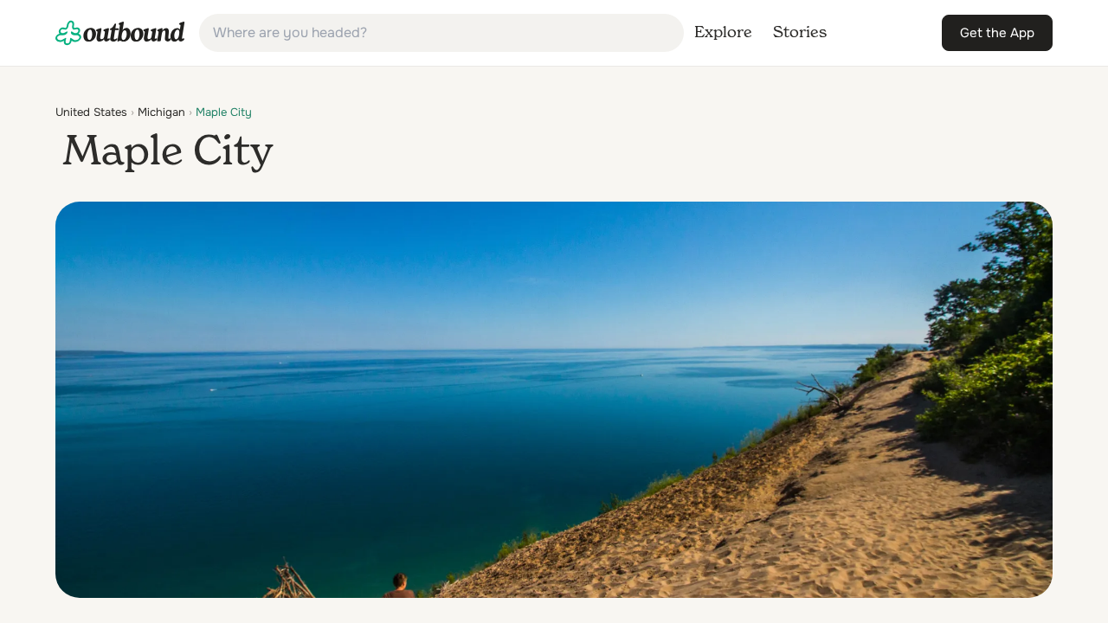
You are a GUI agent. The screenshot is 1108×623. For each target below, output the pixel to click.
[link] (120, 32)
